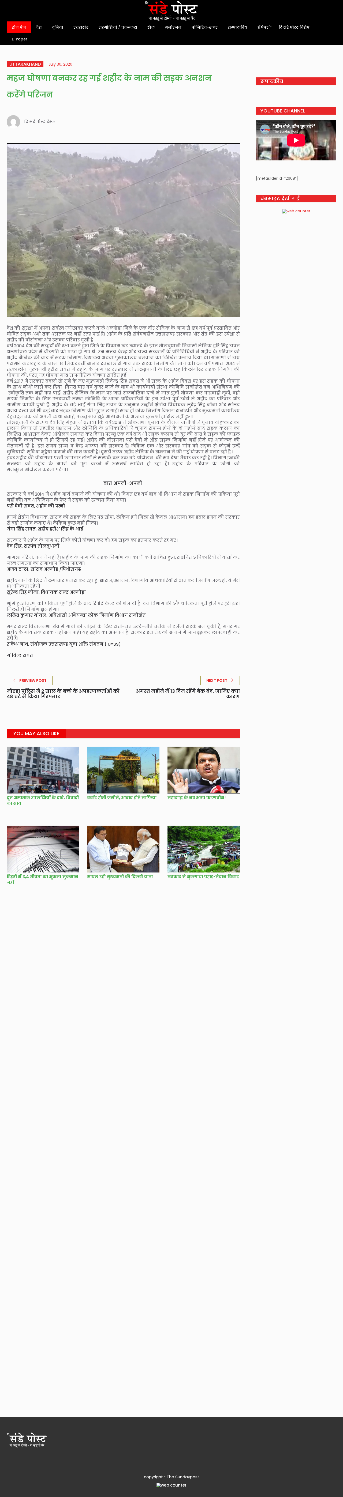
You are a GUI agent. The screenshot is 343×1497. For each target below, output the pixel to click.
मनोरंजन (173, 27)
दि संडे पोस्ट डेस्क (39, 121)
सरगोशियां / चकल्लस (118, 27)
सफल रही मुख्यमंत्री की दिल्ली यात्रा (120, 876)
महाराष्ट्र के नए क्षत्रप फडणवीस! (196, 797)
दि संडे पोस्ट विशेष (294, 27)
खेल (151, 27)
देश (39, 27)
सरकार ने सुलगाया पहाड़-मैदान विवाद (203, 876)
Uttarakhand (25, 64)
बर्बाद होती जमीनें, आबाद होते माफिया (121, 797)
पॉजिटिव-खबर (205, 27)
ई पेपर (263, 27)
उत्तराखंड (80, 27)
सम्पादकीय (237, 27)
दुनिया (57, 27)
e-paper (19, 39)
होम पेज (19, 27)
